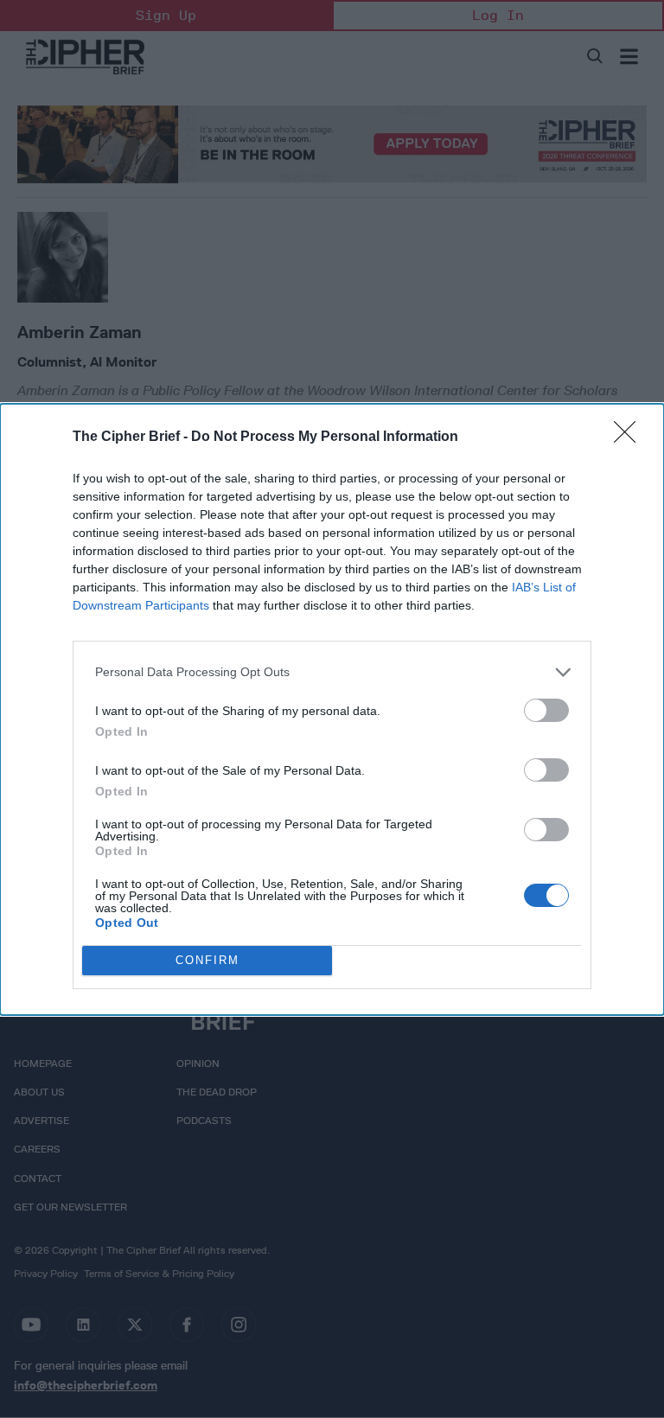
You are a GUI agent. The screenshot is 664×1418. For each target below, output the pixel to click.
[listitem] (332, 672)
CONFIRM (207, 960)
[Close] (630, 437)
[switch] (546, 710)
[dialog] (332, 709)
